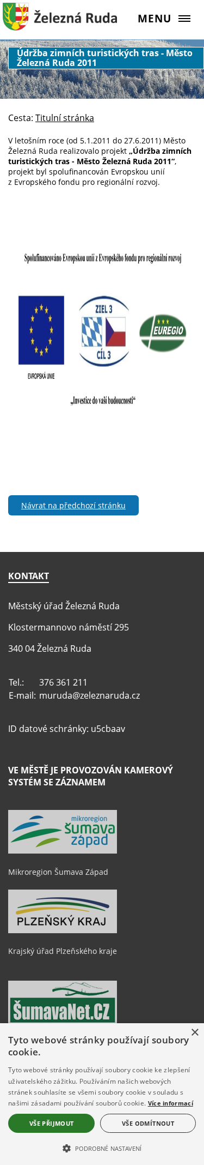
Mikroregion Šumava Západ (58, 872)
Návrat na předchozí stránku (73, 505)
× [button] (194, 1033)
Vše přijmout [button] (51, 1123)
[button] (102, 1147)
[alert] (102, 1094)
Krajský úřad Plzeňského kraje (62, 951)
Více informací (170, 1103)
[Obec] (60, 24)
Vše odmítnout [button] (148, 1123)
